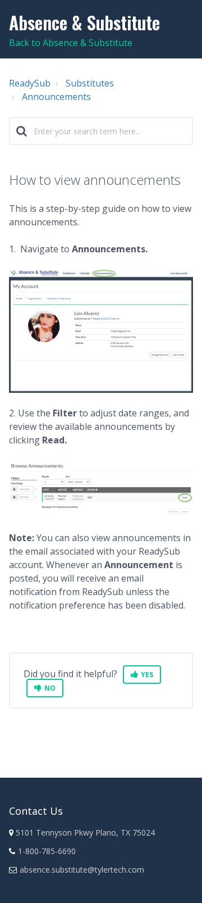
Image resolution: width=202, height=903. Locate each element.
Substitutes (90, 83)
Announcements (56, 96)
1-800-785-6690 (47, 851)
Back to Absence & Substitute (70, 43)
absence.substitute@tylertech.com (82, 869)
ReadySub (29, 83)
